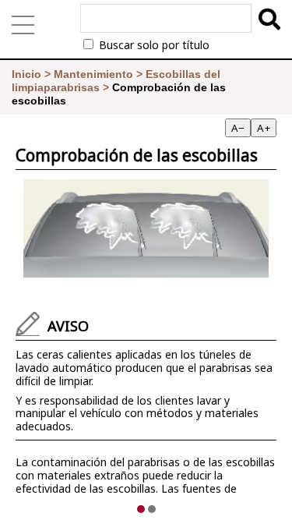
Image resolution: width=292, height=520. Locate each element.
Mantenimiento (93, 74)
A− (238, 128)
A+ (263, 128)
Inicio (26, 74)
